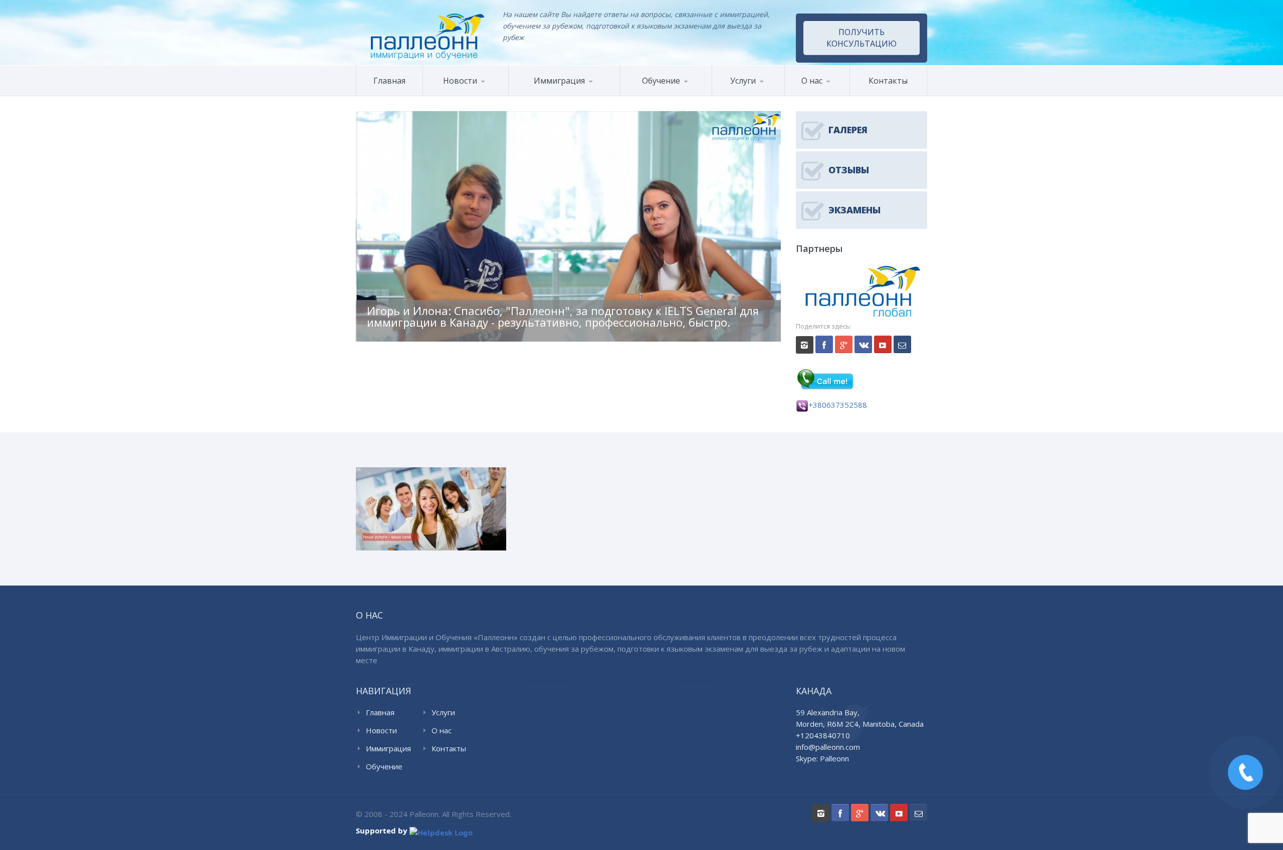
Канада (533, 95)
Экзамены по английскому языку (704, 92)
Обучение (384, 766)
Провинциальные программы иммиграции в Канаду (592, 91)
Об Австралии (472, 94)
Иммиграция (388, 748)
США (559, 94)
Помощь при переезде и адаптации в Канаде (600, 94)
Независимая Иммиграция (595, 93)
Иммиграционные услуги (754, 95)
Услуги (743, 80)
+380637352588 (837, 405)
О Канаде (451, 95)
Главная (389, 80)
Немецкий (709, 94)
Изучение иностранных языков (667, 95)
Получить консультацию (861, 38)
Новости (460, 80)
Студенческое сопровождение (759, 92)
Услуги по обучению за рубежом (761, 93)
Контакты (888, 80)
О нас (811, 80)
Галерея (833, 94)
